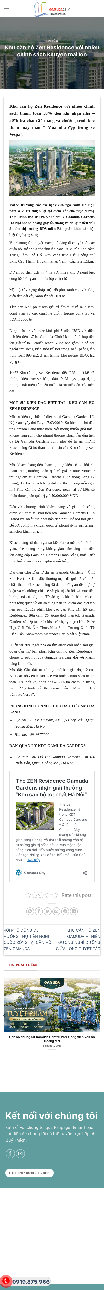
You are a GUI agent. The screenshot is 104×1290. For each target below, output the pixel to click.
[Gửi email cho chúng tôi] (20, 1153)
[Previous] (4, 1015)
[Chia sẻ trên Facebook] (39, 911)
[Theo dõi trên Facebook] (10, 1153)
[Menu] (6, 8)
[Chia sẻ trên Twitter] (48, 911)
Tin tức (52, 41)
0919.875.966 (31, 1282)
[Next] (99, 1015)
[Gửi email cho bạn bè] (56, 911)
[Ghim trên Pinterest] (65, 911)
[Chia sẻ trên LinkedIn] (74, 911)
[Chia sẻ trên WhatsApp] (30, 911)
